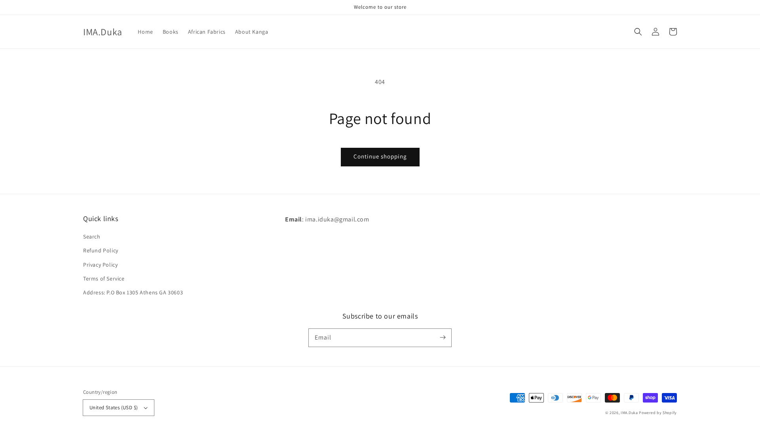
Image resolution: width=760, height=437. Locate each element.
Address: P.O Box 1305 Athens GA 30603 (133, 292)
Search (92, 236)
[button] (638, 31)
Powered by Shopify (658, 412)
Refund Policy (100, 250)
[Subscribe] (442, 337)
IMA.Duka (629, 412)
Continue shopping (380, 156)
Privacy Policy (100, 264)
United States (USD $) (113, 407)
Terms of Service (104, 278)
